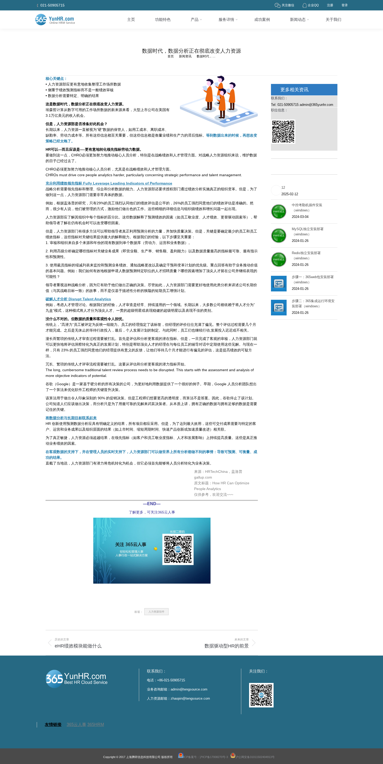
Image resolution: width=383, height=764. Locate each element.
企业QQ (313, 5)
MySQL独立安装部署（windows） (308, 231)
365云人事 (76, 724)
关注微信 (288, 5)
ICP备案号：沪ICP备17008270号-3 (205, 757)
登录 (345, 5)
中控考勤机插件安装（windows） (307, 207)
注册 (330, 5)
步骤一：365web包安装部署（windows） (313, 279)
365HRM (95, 724)
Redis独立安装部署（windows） (306, 255)
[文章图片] (276, 190)
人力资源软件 (157, 611)
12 (283, 188)
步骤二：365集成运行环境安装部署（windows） (313, 303)
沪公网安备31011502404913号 (255, 757)
